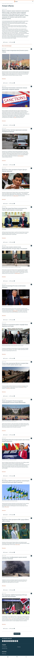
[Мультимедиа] (8, 657)
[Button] (5, 42)
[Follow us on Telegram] (5, 641)
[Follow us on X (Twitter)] (13, 641)
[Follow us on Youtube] (3, 641)
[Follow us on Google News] (15, 641)
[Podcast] (17, 641)
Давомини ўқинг (17, 633)
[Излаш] (26, 657)
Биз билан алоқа (4, 648)
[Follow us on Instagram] (9, 641)
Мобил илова (4, 653)
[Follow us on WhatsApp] (11, 641)
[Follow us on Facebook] (7, 641)
